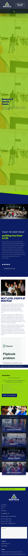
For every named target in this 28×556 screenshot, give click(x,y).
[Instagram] (2, 513)
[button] (14, 11)
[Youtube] (4, 513)
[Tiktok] (8, 513)
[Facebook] (6, 513)
